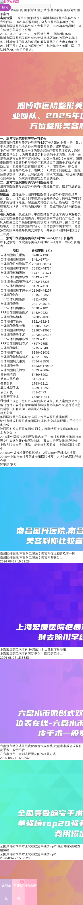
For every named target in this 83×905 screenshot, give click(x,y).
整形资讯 (30, 10)
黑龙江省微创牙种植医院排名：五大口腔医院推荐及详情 (38, 441)
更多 (13, 464)
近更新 (4, 464)
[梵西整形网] (9, 2)
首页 (20, 18)
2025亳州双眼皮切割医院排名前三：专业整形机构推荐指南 (40, 437)
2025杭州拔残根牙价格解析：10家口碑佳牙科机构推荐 (38, 452)
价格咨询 (18, 890)
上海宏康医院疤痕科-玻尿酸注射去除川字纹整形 (33, 649)
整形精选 (43, 10)
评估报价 (31, 885)
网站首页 (17, 10)
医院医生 (6, 892)
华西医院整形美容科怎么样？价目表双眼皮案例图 (34, 417)
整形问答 (70, 10)
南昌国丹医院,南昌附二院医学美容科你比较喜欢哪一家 (37, 553)
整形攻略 (56, 10)
